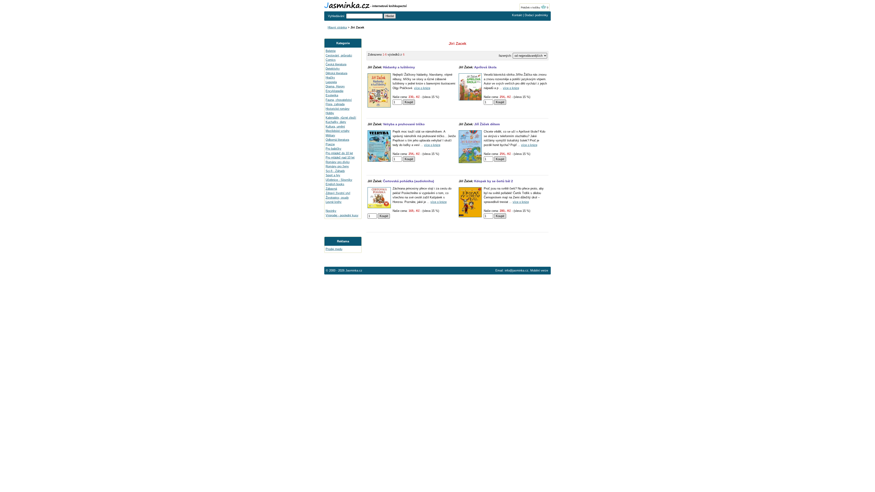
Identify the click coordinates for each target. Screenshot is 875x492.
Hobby (330, 113)
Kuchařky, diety (336, 122)
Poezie (330, 144)
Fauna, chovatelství (339, 100)
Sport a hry (333, 175)
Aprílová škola (485, 67)
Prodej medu (334, 249)
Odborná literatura (337, 139)
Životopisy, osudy (337, 197)
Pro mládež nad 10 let (340, 157)
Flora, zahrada (335, 104)
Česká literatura (336, 64)
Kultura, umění (335, 126)
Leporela (331, 82)
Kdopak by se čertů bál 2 (493, 181)
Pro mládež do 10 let (339, 153)
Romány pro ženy (337, 166)
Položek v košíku (531, 7)
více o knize (422, 88)
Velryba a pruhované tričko (404, 124)
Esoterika (332, 95)
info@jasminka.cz (516, 270)
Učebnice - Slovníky (339, 180)
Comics (331, 60)
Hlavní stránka (337, 27)
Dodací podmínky (536, 15)
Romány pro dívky (338, 162)
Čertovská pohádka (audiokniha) (408, 181)
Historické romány (338, 108)
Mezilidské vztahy (338, 131)
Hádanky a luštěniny (399, 67)
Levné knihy (334, 202)
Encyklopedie (334, 91)
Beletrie (331, 51)
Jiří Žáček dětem (487, 124)
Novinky (331, 211)
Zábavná (331, 188)
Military (330, 135)
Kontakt (517, 15)
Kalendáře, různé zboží (341, 117)
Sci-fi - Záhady (335, 171)
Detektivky (333, 68)
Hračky (330, 77)
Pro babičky (333, 148)
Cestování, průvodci (339, 55)
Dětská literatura (336, 73)
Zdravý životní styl (338, 193)
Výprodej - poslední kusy (342, 215)
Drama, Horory (335, 86)
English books (335, 184)
